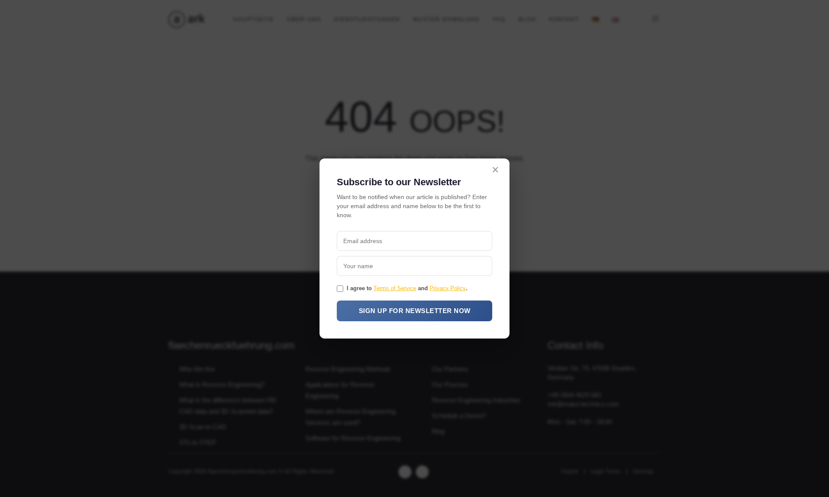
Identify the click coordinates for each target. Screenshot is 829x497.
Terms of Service (394, 288)
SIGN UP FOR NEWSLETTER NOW (415, 310)
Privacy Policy (448, 288)
